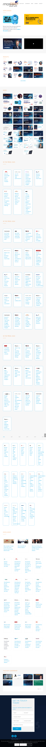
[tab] (4, 437)
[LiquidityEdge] (8, 134)
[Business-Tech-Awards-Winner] (28, 97)
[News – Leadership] (8, 683)
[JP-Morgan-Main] (28, 152)
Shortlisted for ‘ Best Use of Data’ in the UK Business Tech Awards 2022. (28, 587)
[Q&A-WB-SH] (39, 140)
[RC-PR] (18, 134)
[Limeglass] (18, 115)
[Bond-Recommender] (8, 63)
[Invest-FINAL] (28, 134)
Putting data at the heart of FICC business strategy (28, 300)
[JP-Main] (8, 152)
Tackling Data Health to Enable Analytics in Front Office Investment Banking (17, 322)
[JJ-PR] (39, 146)
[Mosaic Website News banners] (8, 97)
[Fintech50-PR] (28, 140)
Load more (23, 80)
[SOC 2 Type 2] (39, 97)
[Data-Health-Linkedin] (8, 109)
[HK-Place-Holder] (28, 146)
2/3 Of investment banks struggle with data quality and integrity (28, 322)
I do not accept (23, 744)
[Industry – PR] (8, 146)
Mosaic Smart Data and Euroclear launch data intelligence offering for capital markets (38, 258)
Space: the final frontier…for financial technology (6, 512)
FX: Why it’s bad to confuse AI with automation (7, 300)
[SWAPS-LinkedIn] (18, 140)
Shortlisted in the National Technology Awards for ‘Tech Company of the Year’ (18, 566)
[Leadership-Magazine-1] (39, 677)
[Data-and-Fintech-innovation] (8, 103)
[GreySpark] (39, 128)
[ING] (8, 121)
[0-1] (28, 76)
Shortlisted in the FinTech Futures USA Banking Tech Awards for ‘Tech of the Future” (7, 607)
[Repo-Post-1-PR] (28, 109)
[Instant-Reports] (8, 140)
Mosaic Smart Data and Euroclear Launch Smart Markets (6, 281)
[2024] (8, 76)
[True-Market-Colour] (39, 63)
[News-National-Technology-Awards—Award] (39, 115)
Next (45, 435)
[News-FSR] (8, 115)
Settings (29, 744)
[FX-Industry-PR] (8, 128)
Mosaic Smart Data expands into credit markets (6, 452)
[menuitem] (6, 3)
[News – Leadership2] (39, 683)
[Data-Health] (18, 76)
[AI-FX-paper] (18, 63)
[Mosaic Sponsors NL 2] (39, 134)
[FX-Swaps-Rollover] (39, 69)
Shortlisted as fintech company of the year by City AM (28, 644)
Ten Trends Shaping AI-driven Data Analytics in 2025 (7, 236)
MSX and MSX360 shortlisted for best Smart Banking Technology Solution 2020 (28, 608)
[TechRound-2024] (39, 103)
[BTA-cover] (28, 121)
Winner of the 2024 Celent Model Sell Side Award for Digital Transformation (39, 281)
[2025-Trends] (28, 63)
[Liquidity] (39, 76)
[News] (28, 103)
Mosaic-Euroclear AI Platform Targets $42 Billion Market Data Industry (28, 281)
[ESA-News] (18, 146)
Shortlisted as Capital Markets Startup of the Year (39, 627)
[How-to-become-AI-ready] (8, 69)
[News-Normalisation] (18, 121)
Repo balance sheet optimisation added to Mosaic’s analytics (7, 375)
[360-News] (39, 121)
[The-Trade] (18, 128)
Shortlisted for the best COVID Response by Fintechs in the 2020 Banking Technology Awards (17, 608)
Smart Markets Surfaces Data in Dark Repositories (28, 255)
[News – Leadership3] (28, 677)
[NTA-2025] (18, 97)
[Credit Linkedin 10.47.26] (39, 109)
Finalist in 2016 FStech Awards (6, 661)
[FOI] (8, 677)
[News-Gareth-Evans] (18, 109)
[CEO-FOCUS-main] (18, 677)
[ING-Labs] (28, 115)
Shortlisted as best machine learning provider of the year (18, 644)
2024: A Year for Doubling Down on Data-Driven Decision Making (17, 352)
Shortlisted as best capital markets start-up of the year (39, 644)
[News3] (28, 683)
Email (19, 739)
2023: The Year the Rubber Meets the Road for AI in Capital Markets (27, 400)
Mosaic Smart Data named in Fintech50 (7, 626)
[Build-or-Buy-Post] (28, 128)
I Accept (16, 744)
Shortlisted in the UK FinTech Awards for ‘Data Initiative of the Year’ (7, 587)
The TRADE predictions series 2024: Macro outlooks (7, 351)
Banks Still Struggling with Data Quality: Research (38, 320)
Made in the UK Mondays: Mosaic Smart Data (7, 255)
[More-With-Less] (18, 69)
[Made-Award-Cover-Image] (18, 103)
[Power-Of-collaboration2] (28, 69)
